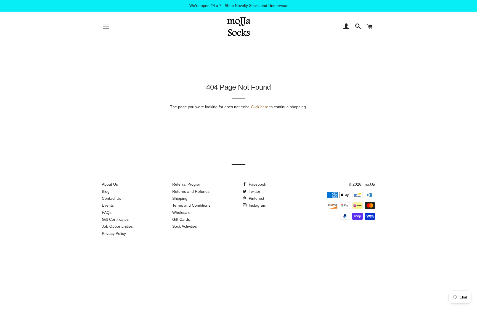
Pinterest (256, 198)
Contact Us (111, 198)
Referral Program (187, 184)
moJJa (369, 184)
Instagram (257, 205)
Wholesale (181, 212)
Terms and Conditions (191, 205)
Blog (106, 191)
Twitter (254, 191)
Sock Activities (184, 226)
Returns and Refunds (191, 191)
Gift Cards (181, 219)
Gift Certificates (115, 219)
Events (108, 205)
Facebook (257, 184)
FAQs (107, 212)
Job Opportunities (117, 226)
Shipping (179, 198)
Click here (259, 107)
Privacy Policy (114, 233)
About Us (110, 184)
